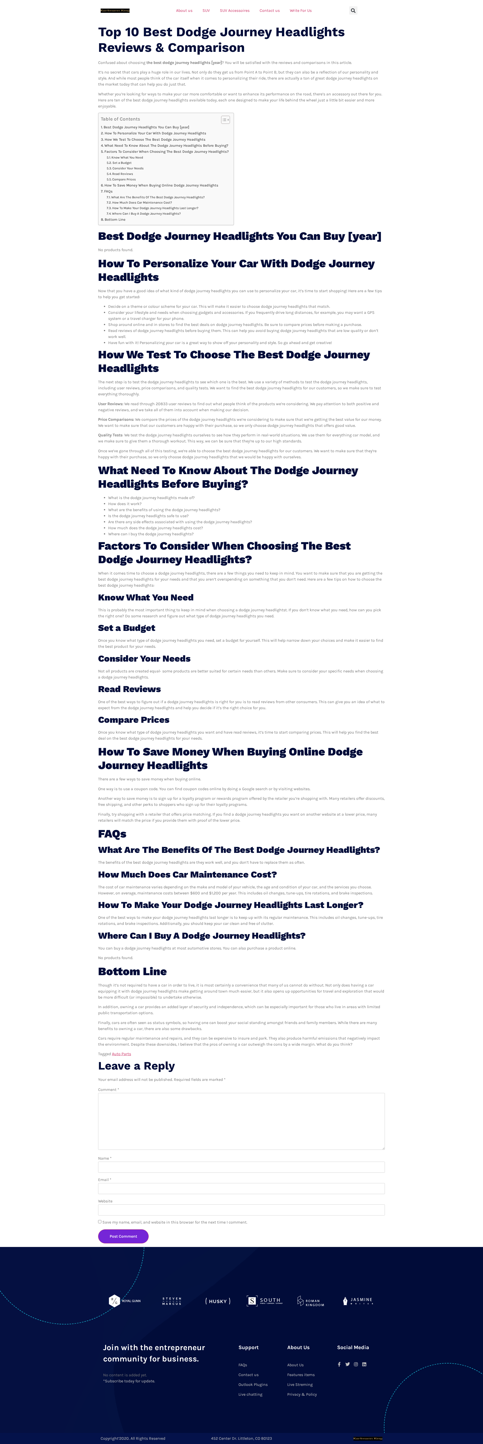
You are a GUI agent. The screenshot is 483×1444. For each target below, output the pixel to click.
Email (104, 1179)
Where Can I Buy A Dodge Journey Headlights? (146, 213)
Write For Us (301, 10)
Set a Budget (122, 163)
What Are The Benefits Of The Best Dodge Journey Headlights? (158, 197)
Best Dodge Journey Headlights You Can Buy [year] (146, 127)
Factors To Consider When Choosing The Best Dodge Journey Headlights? (166, 151)
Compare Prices (124, 179)
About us (184, 10)
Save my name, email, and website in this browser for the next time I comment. (174, 1222)
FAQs (108, 191)
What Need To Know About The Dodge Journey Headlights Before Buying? (166, 145)
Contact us (270, 10)
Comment (108, 1089)
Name (105, 1158)
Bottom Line (115, 219)
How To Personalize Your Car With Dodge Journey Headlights (155, 133)
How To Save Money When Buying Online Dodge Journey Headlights (161, 185)
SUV (206, 10)
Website (105, 1201)
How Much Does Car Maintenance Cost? (142, 202)
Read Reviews (122, 174)
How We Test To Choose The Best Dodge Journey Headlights (155, 139)
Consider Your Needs (128, 168)
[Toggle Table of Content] (223, 120)
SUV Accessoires (235, 10)
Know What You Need (127, 157)
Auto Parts (121, 1053)
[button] (353, 10)
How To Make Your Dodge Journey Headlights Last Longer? (155, 208)
